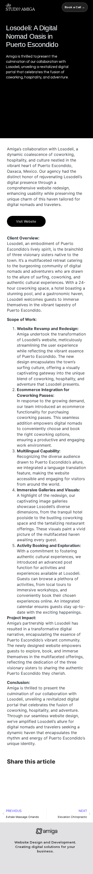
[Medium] (59, 866)
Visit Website (26, 221)
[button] (12, 775)
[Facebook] (21, 866)
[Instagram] (33, 866)
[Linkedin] (46, 866)
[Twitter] (71, 866)
